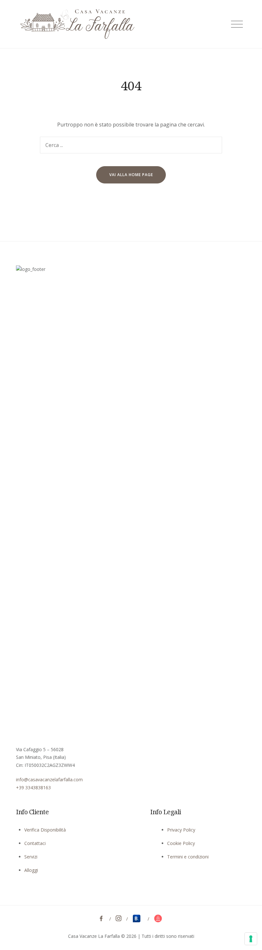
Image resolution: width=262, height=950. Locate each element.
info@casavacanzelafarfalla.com (49, 779)
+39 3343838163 (33, 787)
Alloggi (31, 870)
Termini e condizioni (188, 857)
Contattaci (35, 843)
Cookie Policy (181, 843)
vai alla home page (131, 174)
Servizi (30, 857)
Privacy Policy (181, 830)
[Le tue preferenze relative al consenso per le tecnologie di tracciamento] (251, 939)
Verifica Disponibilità (45, 830)
